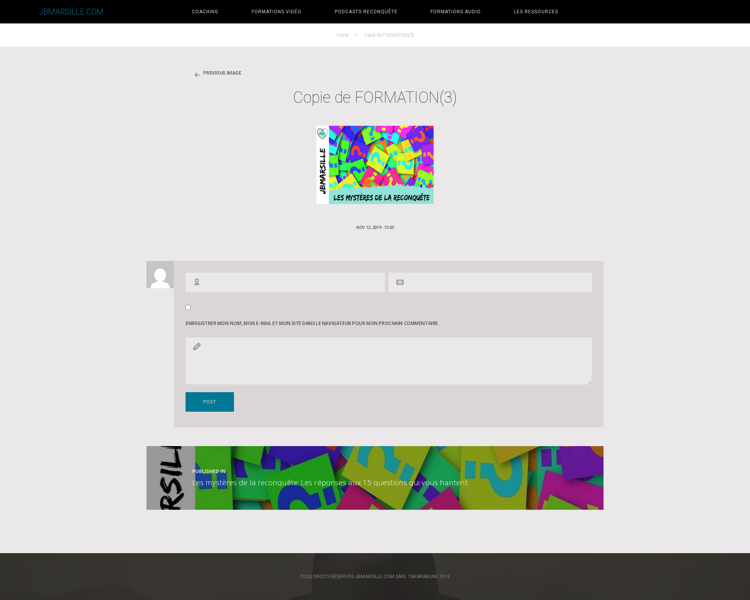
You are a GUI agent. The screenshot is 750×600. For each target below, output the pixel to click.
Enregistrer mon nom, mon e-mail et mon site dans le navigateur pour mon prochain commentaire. (312, 323)
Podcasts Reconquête (366, 11)
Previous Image (222, 73)
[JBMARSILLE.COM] (19, 11)
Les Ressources (536, 11)
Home (343, 35)
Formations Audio (455, 11)
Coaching (205, 11)
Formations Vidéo (277, 11)
